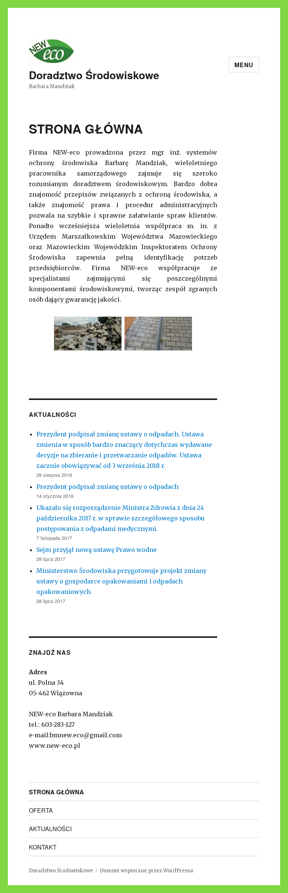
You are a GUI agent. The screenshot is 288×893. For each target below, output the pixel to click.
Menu (244, 64)
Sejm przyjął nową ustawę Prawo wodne (96, 549)
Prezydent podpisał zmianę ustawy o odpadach (107, 486)
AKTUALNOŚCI (50, 828)
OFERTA (41, 810)
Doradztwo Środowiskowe (94, 75)
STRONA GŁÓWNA (56, 792)
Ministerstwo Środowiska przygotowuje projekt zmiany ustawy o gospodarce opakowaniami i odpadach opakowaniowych (121, 581)
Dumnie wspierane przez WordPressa (146, 870)
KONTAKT (43, 847)
